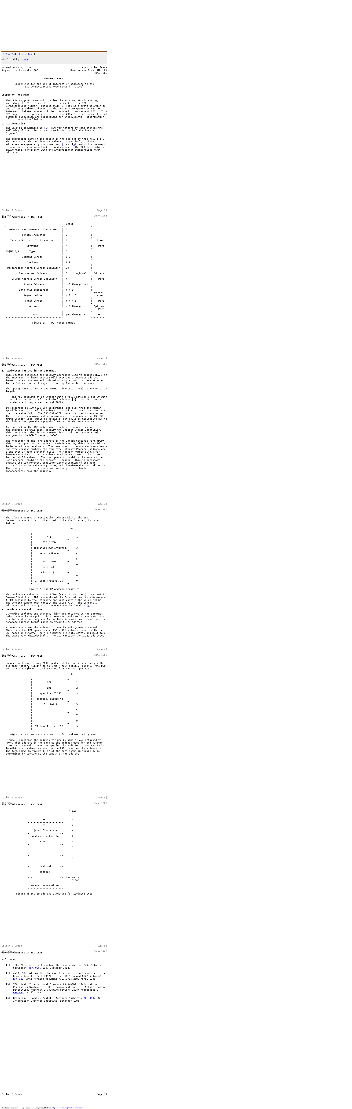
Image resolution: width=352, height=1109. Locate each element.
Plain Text (26, 54)
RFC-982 (18, 978)
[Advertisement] (111, 25)
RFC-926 (34, 967)
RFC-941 (18, 992)
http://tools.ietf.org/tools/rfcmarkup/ (67, 1108)
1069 (25, 59)
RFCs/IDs (9, 54)
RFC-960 (89, 998)
